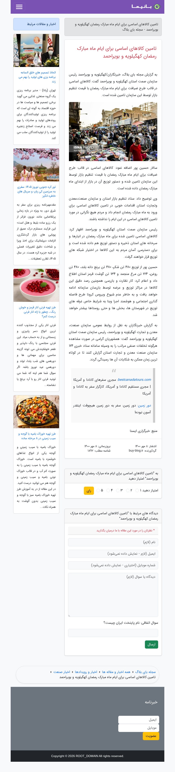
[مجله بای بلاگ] (146, 7)
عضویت (151, 736)
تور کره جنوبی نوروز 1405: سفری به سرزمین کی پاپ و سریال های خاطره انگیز (36, 191)
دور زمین (144, 405)
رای (89, 490)
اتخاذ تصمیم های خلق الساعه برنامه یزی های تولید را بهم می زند (37, 77)
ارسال (151, 644)
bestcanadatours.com (134, 379)
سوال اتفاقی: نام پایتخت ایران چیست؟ (131, 622)
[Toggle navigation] (19, 7)
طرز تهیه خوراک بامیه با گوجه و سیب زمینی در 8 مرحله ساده (37, 436)
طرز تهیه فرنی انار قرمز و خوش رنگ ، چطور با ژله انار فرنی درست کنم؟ (37, 312)
